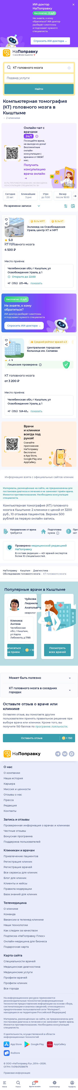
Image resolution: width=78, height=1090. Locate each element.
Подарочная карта (16, 946)
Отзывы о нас (13, 794)
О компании (12, 773)
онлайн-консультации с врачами (33, 153)
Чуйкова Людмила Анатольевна (33, 603)
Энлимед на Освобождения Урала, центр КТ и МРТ (46, 228)
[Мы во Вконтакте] (64, 754)
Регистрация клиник (18, 861)
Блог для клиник (15, 878)
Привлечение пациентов (21, 856)
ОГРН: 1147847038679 (16, 1066)
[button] (39, 67)
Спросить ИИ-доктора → (24, 325)
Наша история (13, 778)
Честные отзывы (15, 830)
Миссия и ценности (17, 789)
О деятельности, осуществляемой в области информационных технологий (29, 1035)
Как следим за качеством (21, 930)
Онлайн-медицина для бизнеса (25, 941)
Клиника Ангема (16, 622)
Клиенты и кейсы (15, 883)
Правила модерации (18, 888)
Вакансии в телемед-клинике (24, 919)
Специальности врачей (20, 961)
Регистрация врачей (18, 867)
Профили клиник (15, 983)
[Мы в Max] (71, 754)
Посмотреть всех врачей (57, 650)
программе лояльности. (51, 726)
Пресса (9, 800)
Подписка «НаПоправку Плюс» (24, 936)
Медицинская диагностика (22, 966)
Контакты (10, 811)
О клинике (11, 908)
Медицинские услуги (18, 972)
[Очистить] (69, 68)
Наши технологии (16, 925)
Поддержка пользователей (22, 841)
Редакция (10, 805)
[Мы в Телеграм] (58, 754)
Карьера (9, 783)
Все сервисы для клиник (20, 872)
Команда (9, 914)
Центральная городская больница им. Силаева (43, 349)
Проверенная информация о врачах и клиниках (37, 825)
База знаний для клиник (20, 894)
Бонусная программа (18, 836)
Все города (11, 988)
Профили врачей (15, 977)
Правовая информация (17, 1073)
